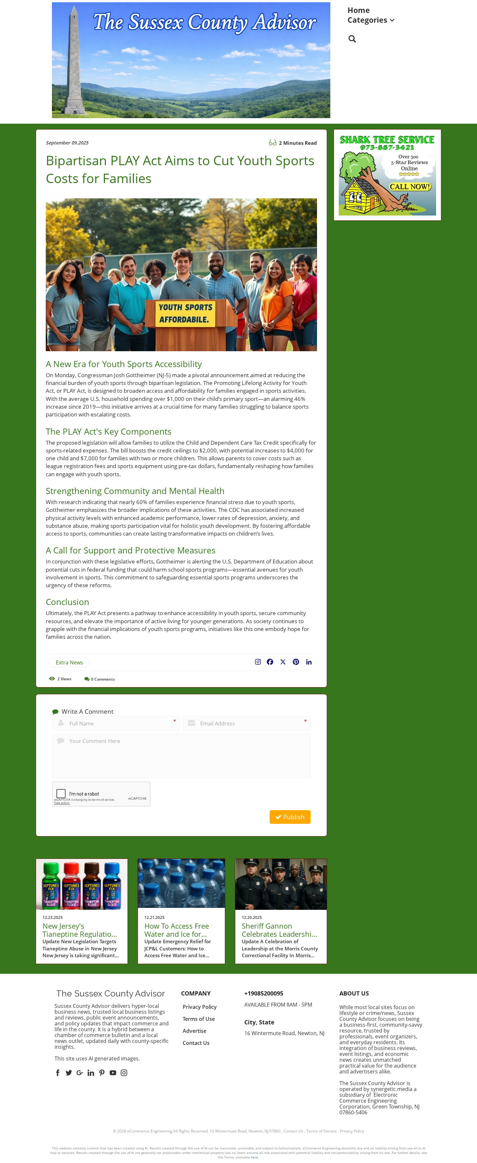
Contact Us (293, 1131)
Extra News (69, 662)
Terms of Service (321, 1131)
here (254, 1157)
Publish (293, 817)
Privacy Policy (352, 1131)
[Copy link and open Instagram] (258, 660)
